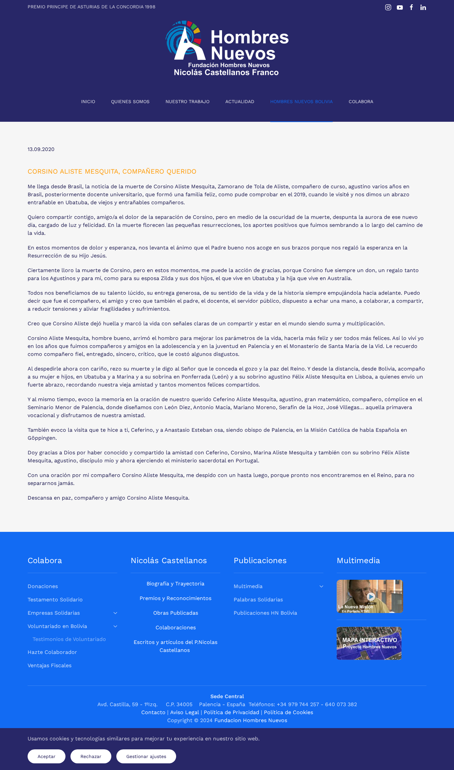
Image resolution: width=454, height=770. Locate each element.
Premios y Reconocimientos (175, 598)
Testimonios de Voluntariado (69, 639)
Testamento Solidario (55, 599)
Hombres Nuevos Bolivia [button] (301, 101)
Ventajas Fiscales (49, 665)
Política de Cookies (288, 712)
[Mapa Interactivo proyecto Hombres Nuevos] (369, 643)
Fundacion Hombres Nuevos (250, 720)
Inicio (88, 101)
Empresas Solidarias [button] (54, 613)
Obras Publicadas (175, 613)
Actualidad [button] (239, 101)
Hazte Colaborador (52, 652)
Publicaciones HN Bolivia (265, 613)
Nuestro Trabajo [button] (187, 101)
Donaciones (43, 586)
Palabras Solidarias (258, 599)
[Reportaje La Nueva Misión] (370, 596)
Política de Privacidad (231, 712)
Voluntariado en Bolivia (57, 626)
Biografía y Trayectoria (175, 583)
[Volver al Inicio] (227, 48)
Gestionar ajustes (146, 756)
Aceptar (47, 756)
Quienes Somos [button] (130, 101)
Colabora (361, 101)
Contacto (153, 712)
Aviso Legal (184, 712)
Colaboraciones (176, 627)
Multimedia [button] (248, 586)
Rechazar (90, 756)
